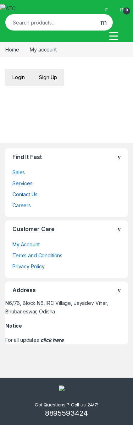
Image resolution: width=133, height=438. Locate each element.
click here (51, 340)
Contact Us (25, 194)
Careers (21, 205)
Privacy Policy (28, 266)
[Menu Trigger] (113, 35)
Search (104, 22)
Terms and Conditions (37, 255)
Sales (18, 172)
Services (22, 183)
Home (12, 49)
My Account (26, 244)
